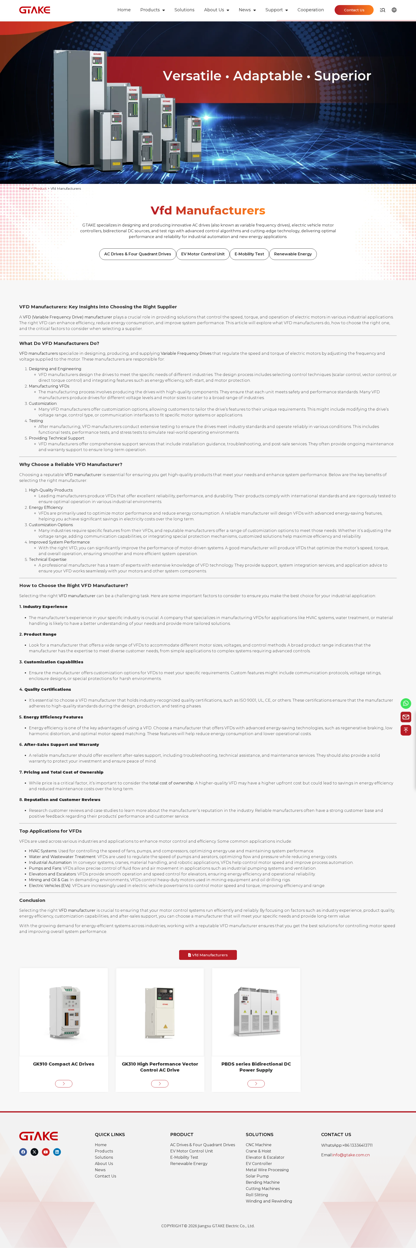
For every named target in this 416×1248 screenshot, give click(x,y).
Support (274, 10)
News (245, 10)
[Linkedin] (57, 1152)
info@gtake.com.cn (351, 1155)
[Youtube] (46, 1152)
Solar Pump (257, 1176)
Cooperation (311, 10)
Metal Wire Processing (267, 1170)
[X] (34, 1152)
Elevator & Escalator (265, 1157)
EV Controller (259, 1163)
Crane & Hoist (258, 1151)
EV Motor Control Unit (203, 254)
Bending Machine (263, 1182)
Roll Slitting (257, 1195)
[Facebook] (23, 1152)
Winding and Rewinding (269, 1201)
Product (40, 188)
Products (150, 10)
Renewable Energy (293, 254)
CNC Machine (259, 1145)
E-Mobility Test (249, 254)
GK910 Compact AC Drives (63, 1064)
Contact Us (105, 1176)
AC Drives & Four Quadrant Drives (137, 254)
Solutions (185, 10)
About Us (214, 10)
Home (124, 10)
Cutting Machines (263, 1188)
